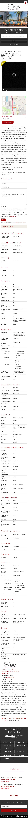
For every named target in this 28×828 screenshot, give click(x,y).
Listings (9, 718)
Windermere (21, 751)
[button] (14, 41)
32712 (5, 720)
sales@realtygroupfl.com (8, 779)
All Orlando (7, 742)
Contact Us (14, 769)
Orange (18, 718)
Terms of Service (22, 222)
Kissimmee (7, 758)
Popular (14, 738)
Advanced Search (14, 44)
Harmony (21, 755)
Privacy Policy (13, 216)
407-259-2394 (5, 788)
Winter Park (7, 751)
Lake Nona (21, 742)
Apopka (23, 718)
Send (3, 220)
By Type (20, 735)
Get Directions (8, 122)
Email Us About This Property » (10, 671)
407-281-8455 (10, 677)
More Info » (5, 673)
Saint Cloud (21, 746)
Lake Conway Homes (7, 747)
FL (13, 718)
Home (4, 718)
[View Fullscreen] (4, 103)
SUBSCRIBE (14, 810)
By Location (10, 735)
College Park (7, 755)
